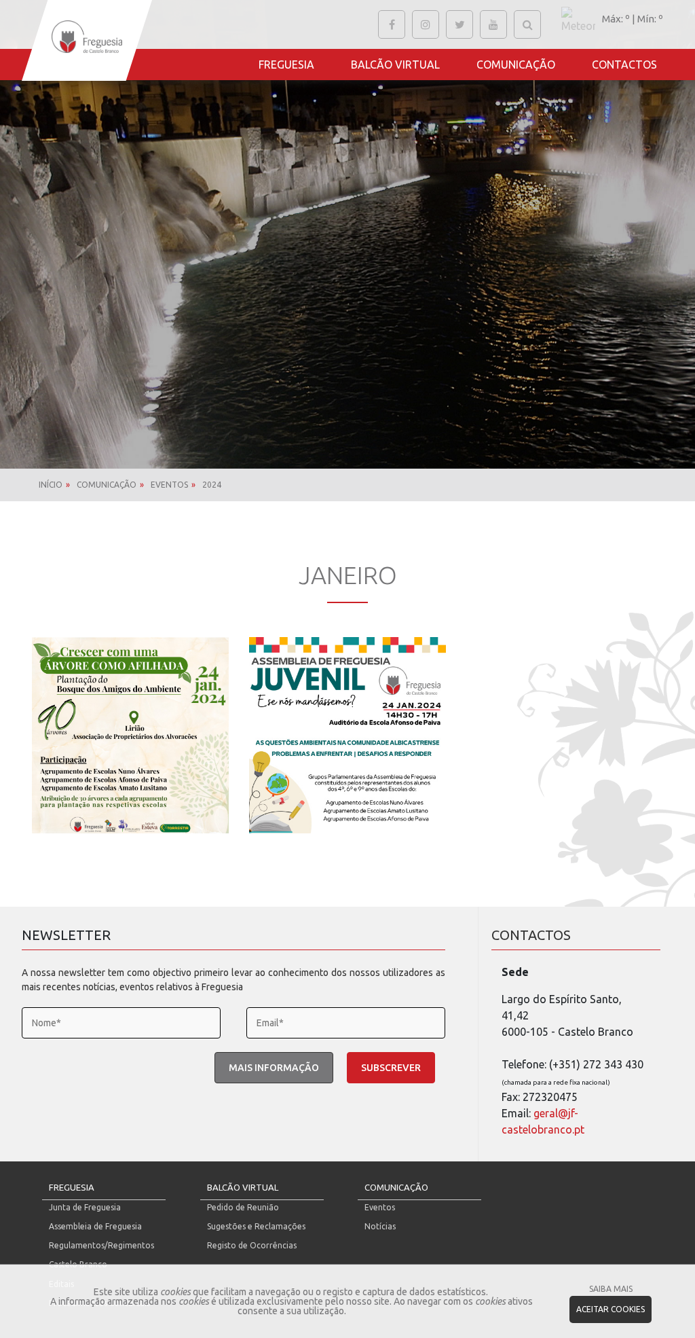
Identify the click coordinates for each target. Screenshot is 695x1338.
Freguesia (286, 64)
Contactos (624, 64)
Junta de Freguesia (85, 1207)
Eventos (169, 484)
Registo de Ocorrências (252, 1245)
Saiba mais (611, 1288)
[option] (347, 234)
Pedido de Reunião (243, 1207)
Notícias (380, 1226)
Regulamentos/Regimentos (101, 1245)
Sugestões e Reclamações (256, 1226)
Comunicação (515, 64)
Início (50, 484)
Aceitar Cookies (610, 1309)
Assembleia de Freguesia (95, 1226)
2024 (211, 484)
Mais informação (274, 1067)
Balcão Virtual (395, 64)
